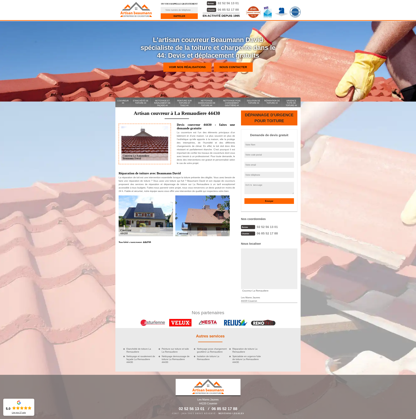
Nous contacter (233, 67)
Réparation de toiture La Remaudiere (244, 350)
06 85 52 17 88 (223, 9)
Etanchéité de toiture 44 (140, 102)
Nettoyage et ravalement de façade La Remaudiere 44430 (140, 359)
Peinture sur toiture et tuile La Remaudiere (175, 350)
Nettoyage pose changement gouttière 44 (232, 103)
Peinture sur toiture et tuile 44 (184, 103)
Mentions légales (231, 413)
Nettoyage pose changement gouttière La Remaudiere (212, 350)
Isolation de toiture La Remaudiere (208, 358)
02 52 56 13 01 (223, 3)
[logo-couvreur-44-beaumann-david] (136, 9)
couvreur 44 (123, 102)
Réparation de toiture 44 (272, 102)
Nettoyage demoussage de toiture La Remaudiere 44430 (175, 359)
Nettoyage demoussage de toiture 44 (206, 103)
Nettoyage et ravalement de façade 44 (162, 103)
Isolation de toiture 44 (253, 102)
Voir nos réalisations (187, 67)
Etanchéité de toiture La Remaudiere (138, 350)
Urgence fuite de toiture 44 (291, 103)
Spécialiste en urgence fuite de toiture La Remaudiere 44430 (246, 359)
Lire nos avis (19, 413)
